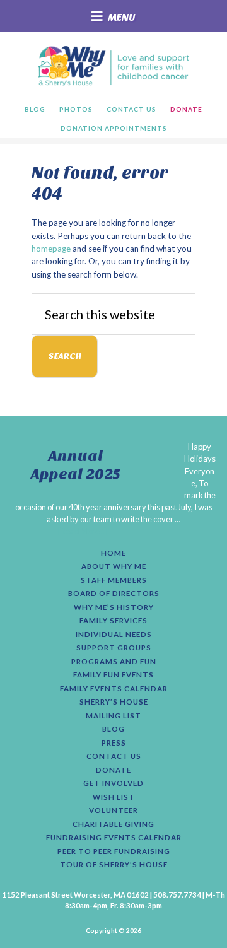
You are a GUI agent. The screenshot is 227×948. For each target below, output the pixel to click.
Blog (113, 729)
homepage (51, 248)
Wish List (114, 797)
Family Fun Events (113, 675)
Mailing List (113, 716)
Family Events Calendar (114, 689)
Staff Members (114, 580)
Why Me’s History (114, 607)
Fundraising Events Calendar (114, 837)
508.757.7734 (177, 895)
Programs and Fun (113, 661)
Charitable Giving (113, 824)
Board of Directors (114, 593)
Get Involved (113, 783)
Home (113, 553)
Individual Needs (114, 634)
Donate (113, 770)
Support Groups (113, 648)
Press (114, 743)
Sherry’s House (113, 702)
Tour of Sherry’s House (114, 865)
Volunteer (113, 810)
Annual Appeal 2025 (75, 465)
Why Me (113, 65)
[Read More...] (83, 531)
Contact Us (113, 756)
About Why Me (113, 566)
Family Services (113, 620)
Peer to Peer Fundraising (113, 851)
